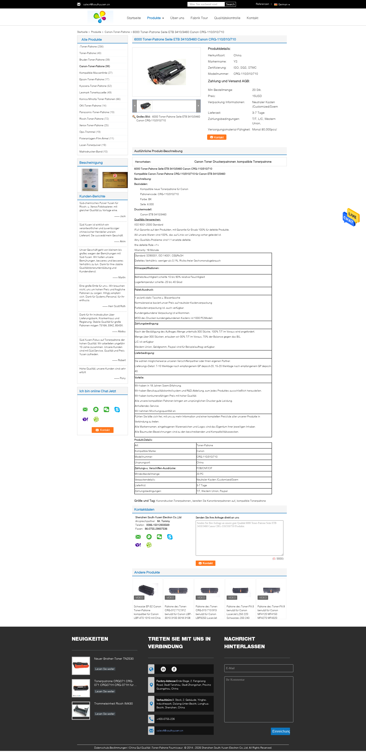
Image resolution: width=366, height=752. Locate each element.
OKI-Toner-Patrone (90, 105)
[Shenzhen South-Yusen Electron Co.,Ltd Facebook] (174, 668)
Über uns (177, 18)
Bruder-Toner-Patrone (92, 59)
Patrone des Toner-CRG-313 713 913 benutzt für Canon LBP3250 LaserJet (207, 612)
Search (230, 4)
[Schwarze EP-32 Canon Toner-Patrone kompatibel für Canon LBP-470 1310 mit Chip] (147, 590)
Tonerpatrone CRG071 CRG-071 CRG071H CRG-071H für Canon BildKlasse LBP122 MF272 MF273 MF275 (114, 683)
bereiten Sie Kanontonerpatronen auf (214, 500)
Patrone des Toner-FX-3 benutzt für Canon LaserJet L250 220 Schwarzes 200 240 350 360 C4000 (240, 614)
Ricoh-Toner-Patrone (91, 118)
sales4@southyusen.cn (96, 4)
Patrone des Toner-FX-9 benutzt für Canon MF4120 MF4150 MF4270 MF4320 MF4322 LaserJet (271, 614)
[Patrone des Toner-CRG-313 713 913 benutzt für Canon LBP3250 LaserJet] (209, 590)
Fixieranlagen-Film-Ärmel (94, 138)
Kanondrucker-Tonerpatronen (173, 500)
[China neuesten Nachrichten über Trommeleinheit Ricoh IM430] (80, 710)
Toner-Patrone (87, 53)
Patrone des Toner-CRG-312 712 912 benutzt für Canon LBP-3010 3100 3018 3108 (178, 612)
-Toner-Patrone (88, 46)
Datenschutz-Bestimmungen (110, 747)
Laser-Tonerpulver (90, 145)
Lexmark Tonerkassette (92, 92)
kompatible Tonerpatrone (251, 500)
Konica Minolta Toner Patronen (97, 99)
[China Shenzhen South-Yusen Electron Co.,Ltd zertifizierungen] (90, 179)
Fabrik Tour (199, 18)
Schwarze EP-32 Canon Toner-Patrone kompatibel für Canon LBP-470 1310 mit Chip (147, 612)
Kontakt (252, 18)
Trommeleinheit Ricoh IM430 (113, 703)
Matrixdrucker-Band (90, 151)
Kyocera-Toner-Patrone (93, 85)
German (283, 4)
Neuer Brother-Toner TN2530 (114, 658)
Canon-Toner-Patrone (117, 31)
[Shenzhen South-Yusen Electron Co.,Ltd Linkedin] (163, 668)
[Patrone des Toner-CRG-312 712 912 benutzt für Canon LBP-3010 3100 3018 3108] (178, 590)
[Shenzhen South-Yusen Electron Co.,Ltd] (100, 16)
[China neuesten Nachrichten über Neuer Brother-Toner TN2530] (80, 665)
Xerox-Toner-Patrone (91, 125)
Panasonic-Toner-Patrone (94, 112)
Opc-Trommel (87, 131)
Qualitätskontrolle (227, 18)
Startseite (134, 18)
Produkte (154, 18)
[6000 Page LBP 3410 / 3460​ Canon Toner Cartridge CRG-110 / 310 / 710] (166, 72)
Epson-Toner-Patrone (91, 79)
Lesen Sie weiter (104, 668)
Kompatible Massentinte (93, 72)
